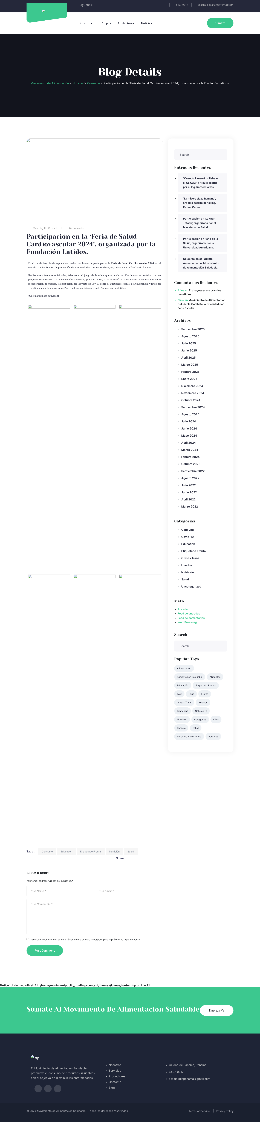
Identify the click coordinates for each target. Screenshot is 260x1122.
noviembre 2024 (192, 393)
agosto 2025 (190, 336)
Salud (131, 851)
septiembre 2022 (193, 471)
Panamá (181, 728)
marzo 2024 (189, 449)
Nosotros (86, 23)
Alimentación (184, 668)
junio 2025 (189, 350)
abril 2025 (188, 357)
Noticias (146, 23)
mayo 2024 (189, 435)
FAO (179, 693)
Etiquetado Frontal (90, 851)
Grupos (106, 23)
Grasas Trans (190, 558)
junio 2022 (189, 492)
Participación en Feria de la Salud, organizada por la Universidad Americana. (200, 243)
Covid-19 (187, 537)
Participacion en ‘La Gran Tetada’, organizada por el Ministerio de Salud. (199, 223)
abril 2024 (188, 442)
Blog (112, 1087)
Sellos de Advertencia (189, 736)
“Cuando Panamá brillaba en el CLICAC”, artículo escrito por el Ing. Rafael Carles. (201, 183)
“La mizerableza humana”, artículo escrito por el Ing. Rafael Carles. (199, 203)
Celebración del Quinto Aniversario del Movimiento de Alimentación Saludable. (200, 263)
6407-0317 (182, 4)
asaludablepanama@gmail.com (215, 4)
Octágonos (200, 719)
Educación (182, 685)
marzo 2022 (189, 506)
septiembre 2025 (193, 329)
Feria (191, 693)
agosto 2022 (190, 478)
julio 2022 (188, 485)
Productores (126, 23)
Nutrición (114, 851)
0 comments (76, 228)
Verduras (213, 736)
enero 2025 (189, 379)
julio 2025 (188, 343)
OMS (216, 719)
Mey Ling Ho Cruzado (45, 228)
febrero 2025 (190, 371)
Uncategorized (191, 586)
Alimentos (215, 676)
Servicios (115, 1070)
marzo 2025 (189, 364)
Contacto (115, 1082)
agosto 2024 (190, 414)
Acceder (183, 609)
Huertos (186, 565)
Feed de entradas (189, 613)
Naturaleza (201, 711)
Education (66, 851)
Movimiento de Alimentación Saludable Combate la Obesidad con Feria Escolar (201, 304)
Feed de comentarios (191, 618)
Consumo (47, 851)
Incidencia (182, 711)
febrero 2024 (190, 457)
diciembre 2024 (192, 386)
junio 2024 (189, 428)
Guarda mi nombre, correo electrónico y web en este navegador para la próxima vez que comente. (86, 939)
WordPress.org (187, 622)
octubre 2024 (190, 400)
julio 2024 (188, 421)
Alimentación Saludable (190, 676)
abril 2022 (188, 499)
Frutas (204, 693)
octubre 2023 (190, 464)
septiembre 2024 (193, 407)
